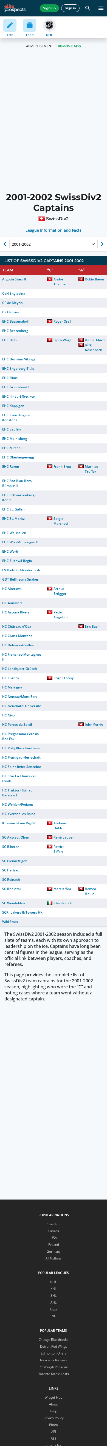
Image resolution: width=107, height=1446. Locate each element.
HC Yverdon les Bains (18, 813)
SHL (53, 1295)
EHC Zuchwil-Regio (17, 560)
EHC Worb (10, 551)
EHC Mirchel (11, 448)
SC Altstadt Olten (15, 837)
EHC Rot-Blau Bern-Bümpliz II (17, 483)
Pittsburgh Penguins (54, 1367)
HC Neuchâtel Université (21, 706)
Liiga (53, 1309)
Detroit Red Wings (53, 1346)
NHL (53, 1281)
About (53, 1404)
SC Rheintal (11, 888)
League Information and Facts (54, 230)
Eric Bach (92, 626)
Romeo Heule (90, 891)
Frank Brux (62, 466)
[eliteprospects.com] (15, 8)
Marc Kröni (62, 888)
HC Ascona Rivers (16, 612)
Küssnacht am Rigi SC (19, 823)
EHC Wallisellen (14, 532)
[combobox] (12, 244)
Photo (53, 1424)
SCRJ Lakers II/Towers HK (22, 912)
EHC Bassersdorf (15, 321)
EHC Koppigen (13, 405)
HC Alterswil (11, 588)
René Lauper (64, 837)
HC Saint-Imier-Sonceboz (21, 766)
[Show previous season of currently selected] (5, 244)
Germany (54, 1251)
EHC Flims (10, 377)
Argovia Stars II (14, 279)
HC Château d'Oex (16, 626)
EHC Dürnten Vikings (18, 359)
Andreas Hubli (60, 825)
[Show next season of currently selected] (102, 244)
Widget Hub (53, 1397)
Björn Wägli (62, 340)
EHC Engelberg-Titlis (18, 368)
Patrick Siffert (59, 849)
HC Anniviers (12, 603)
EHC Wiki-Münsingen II (20, 542)
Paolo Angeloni (60, 614)
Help (53, 1411)
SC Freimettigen (14, 861)
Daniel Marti (94, 340)
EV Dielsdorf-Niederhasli (21, 570)
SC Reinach (11, 879)
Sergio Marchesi (61, 521)
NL (54, 1316)
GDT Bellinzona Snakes (20, 579)
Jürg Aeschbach (93, 347)
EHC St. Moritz (13, 518)
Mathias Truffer (91, 469)
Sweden (53, 1224)
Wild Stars (10, 921)
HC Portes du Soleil (17, 724)
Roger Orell (62, 321)
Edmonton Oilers (53, 1353)
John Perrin (94, 724)
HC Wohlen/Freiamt (17, 804)
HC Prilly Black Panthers (21, 748)
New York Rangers (53, 1360)
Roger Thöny (64, 678)
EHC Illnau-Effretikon (18, 396)
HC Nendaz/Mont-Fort (19, 696)
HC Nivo (8, 715)
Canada (53, 1231)
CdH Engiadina (13, 293)
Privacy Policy (53, 1418)
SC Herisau (10, 870)
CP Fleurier (10, 312)
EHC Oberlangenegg (18, 457)
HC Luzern (10, 678)
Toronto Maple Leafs (53, 1374)
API (53, 1431)
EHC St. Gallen (13, 509)
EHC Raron (10, 466)
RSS (54, 1438)
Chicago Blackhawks (53, 1339)
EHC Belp (9, 340)
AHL (53, 1302)
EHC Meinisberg (14, 438)
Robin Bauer (94, 279)
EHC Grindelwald (15, 387)
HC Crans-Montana (17, 635)
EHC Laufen (11, 429)
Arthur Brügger (60, 591)
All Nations (53, 1258)
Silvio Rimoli (63, 903)
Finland (53, 1244)
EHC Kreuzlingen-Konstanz (16, 417)
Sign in (70, 8)
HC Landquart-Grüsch (19, 668)
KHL (53, 1288)
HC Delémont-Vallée (18, 645)
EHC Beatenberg (15, 330)
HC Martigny (12, 687)
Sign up (49, 8)
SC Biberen (10, 846)
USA (53, 1237)
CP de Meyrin (12, 302)
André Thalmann (62, 281)
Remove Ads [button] (69, 46)
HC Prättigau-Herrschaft (21, 757)
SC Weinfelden (13, 903)
